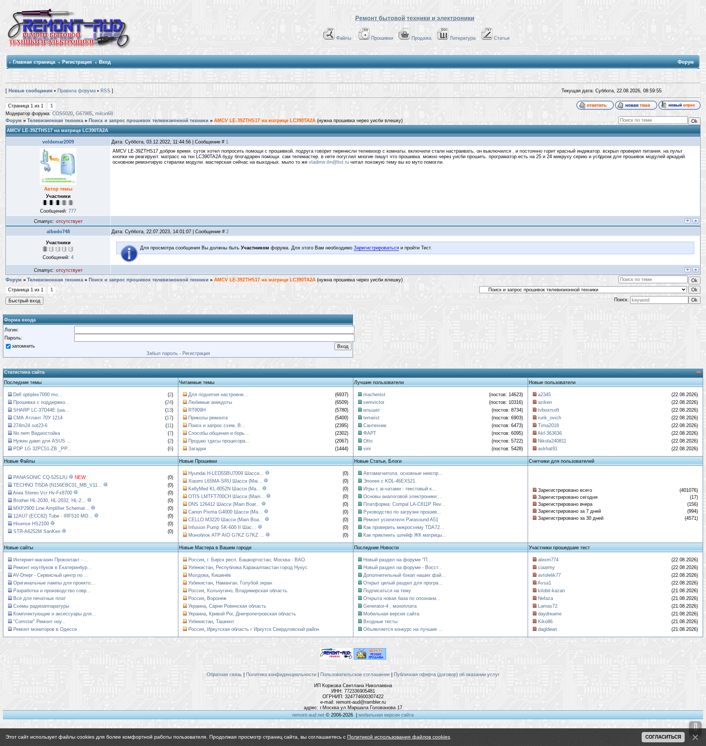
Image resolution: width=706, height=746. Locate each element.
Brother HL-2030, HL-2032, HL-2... (49, 500)
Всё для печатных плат (39, 598)
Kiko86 (545, 621)
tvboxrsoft (548, 410)
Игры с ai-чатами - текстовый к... (399, 488)
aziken (545, 402)
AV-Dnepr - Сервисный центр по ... (50, 575)
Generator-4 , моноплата (390, 606)
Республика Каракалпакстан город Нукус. (262, 567)
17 (169, 417)
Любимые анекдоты (210, 402)
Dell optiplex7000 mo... (37, 394)
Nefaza (545, 598)
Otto (367, 441)
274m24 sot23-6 (30, 425)
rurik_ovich (549, 417)
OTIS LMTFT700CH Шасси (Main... (226, 496)
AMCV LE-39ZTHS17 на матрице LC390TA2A (264, 120)
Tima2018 (548, 425)
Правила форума (76, 90)
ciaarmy (546, 567)
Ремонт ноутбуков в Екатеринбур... (52, 567)
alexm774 (548, 559)
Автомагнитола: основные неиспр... (403, 473)
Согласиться (663, 737)
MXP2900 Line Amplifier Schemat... (51, 508)
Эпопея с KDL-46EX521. (390, 481)
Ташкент (225, 621)
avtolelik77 (549, 575)
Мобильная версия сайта (391, 614)
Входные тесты (380, 621)
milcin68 (104, 113)
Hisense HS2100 (31, 523)
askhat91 (547, 448)
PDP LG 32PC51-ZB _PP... (42, 448)
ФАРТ (369, 433)
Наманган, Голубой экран (244, 583)
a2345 (544, 394)
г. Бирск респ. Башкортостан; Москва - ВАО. (256, 559)
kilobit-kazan (551, 590)
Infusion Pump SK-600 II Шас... (222, 527)
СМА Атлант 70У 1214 (38, 417)
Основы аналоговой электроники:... (402, 496)
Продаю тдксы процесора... (219, 441)
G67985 (84, 113)
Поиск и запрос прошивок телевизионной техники (148, 120)
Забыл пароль (162, 353)
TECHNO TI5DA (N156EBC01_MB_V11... (57, 485)
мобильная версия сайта (386, 715)
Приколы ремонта (208, 417)
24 (169, 402)
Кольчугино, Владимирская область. (248, 590)
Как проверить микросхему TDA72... (403, 527)
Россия (196, 559)
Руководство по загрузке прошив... (402, 512)
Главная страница (34, 62)
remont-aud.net (308, 715)
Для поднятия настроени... (218, 394)
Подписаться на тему (387, 590)
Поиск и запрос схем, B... (216, 425)
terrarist (371, 417)
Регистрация (77, 62)
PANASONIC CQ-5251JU (40, 477)
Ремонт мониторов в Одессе (45, 629)
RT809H (197, 410)
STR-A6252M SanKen (36, 531)
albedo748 (58, 231)
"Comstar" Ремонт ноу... (39, 621)
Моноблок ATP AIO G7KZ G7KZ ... (226, 535)
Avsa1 (544, 583)
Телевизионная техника (55, 120)
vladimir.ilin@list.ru (329, 162)
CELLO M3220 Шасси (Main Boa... (225, 519)
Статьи (501, 38)
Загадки (197, 448)
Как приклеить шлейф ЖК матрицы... (404, 535)
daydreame (549, 614)
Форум (14, 120)
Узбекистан (200, 567)
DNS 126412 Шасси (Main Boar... (224, 504)
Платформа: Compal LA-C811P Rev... (404, 504)
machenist (374, 394)
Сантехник (374, 425)
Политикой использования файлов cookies (398, 737)
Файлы (343, 38)
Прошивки (382, 38)
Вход (105, 62)
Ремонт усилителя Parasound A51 (400, 519)
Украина (197, 606)
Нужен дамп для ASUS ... (42, 441)
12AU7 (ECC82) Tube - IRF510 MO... (53, 516)
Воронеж (217, 598)
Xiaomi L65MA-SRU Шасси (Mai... (225, 481)
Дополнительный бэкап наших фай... (404, 575)
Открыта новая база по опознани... (402, 598)
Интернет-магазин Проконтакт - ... (50, 559)
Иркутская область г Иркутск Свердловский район (263, 629)
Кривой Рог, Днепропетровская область (252, 614)
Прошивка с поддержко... (41, 402)
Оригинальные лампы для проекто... (54, 583)
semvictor (373, 402)
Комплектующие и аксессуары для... (54, 614)
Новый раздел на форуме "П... (397, 559)
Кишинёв (221, 575)
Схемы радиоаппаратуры (41, 606)
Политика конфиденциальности (281, 674)
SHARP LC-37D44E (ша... (41, 410)
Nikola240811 (552, 441)
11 (169, 425)
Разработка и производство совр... (52, 590)
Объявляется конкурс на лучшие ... (403, 629)
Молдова (198, 575)
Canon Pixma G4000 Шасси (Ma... (225, 512)
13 (169, 410)
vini (367, 448)
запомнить (23, 346)
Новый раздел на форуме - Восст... (402, 567)
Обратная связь (224, 674)
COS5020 (62, 113)
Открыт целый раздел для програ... (403, 583)
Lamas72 (547, 606)
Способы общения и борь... (218, 433)
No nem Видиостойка (36, 433)
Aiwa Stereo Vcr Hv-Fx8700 (42, 492)
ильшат (371, 410)
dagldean (547, 629)
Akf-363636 (550, 433)
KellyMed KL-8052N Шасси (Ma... (224, 488)
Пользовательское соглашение (355, 674)
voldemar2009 (58, 142)
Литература (462, 38)
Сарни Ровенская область (237, 606)
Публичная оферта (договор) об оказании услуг (447, 674)
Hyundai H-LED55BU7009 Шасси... (226, 473)
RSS (105, 90)
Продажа (421, 38)
